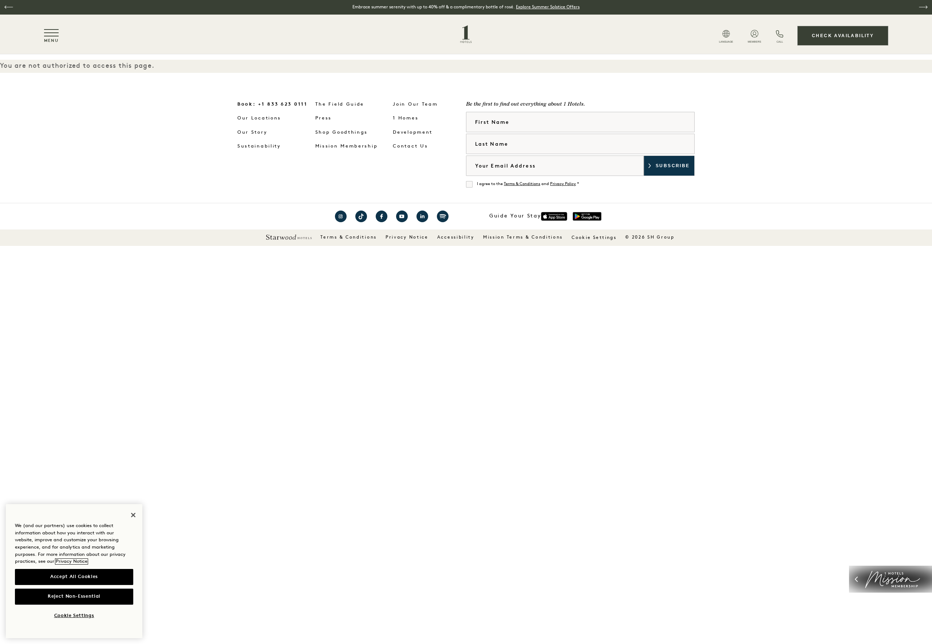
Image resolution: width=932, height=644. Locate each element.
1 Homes (405, 118)
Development (413, 132)
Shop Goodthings (341, 132)
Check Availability (843, 35)
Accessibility (455, 237)
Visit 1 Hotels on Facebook (381, 216)
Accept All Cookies (74, 576)
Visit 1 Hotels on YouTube (402, 216)
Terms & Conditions (522, 184)
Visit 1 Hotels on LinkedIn (422, 216)
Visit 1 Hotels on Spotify (443, 216)
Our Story (252, 132)
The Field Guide (339, 104)
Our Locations (259, 118)
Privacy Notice (407, 237)
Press (323, 118)
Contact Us (410, 146)
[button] (8, 7)
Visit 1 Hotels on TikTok (361, 216)
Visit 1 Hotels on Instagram (341, 216)
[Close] (133, 515)
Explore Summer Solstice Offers (548, 7)
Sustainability (259, 146)
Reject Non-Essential (74, 596)
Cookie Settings (594, 238)
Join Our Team (415, 104)
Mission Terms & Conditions (523, 237)
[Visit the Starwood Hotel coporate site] (289, 237)
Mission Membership (346, 146)
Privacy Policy (563, 184)
